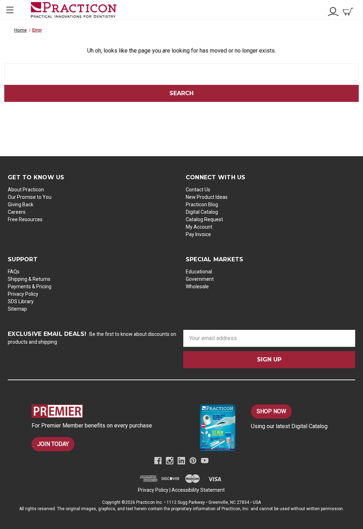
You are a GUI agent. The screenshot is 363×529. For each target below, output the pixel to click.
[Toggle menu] (9, 10)
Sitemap (17, 309)
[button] (104, 411)
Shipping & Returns (29, 279)
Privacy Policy (23, 294)
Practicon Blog (202, 204)
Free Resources (25, 219)
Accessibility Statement (198, 490)
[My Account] (333, 11)
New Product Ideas (207, 197)
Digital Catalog (202, 212)
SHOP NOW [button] (271, 411)
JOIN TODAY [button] (53, 444)
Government (200, 279)
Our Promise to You (29, 197)
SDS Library (21, 301)
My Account (199, 227)
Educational (199, 271)
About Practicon (26, 189)
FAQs (13, 271)
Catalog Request (204, 219)
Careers (17, 212)
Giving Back (20, 204)
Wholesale (197, 286)
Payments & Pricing (29, 286)
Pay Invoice (198, 234)
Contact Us (198, 189)
